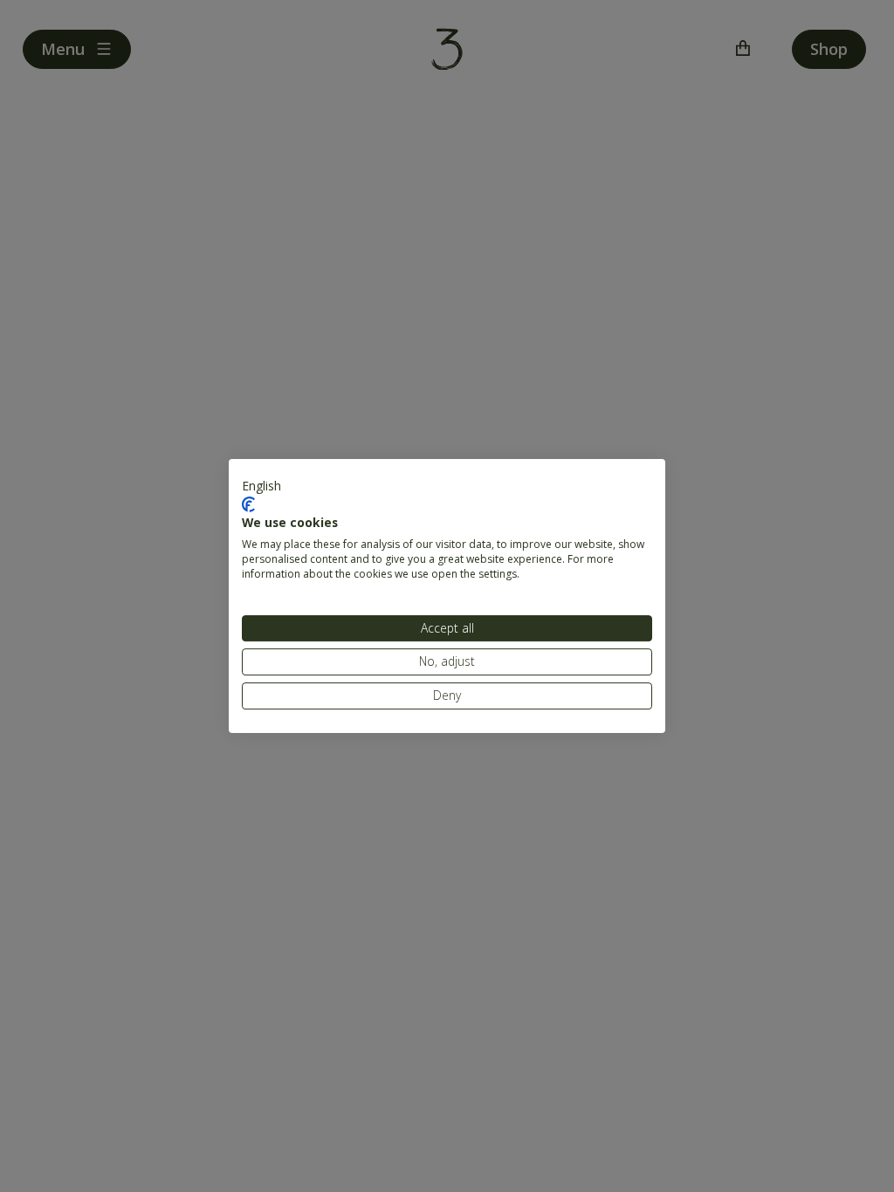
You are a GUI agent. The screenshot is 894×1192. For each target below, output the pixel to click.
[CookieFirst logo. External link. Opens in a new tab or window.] (248, 504)
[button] (261, 486)
